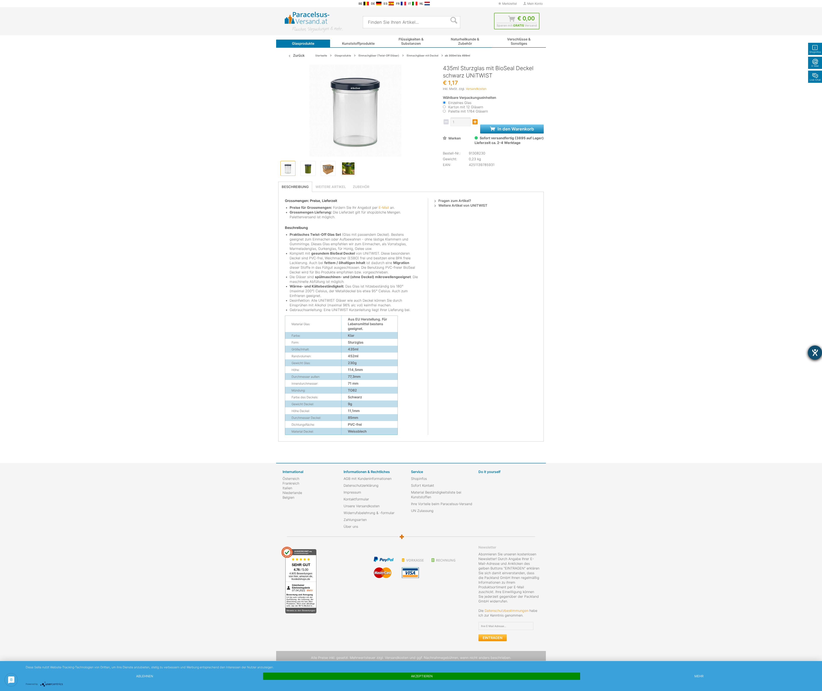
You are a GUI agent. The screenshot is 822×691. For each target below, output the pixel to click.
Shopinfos (419, 478)
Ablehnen (144, 676)
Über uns (351, 526)
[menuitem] (284, 3)
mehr (699, 676)
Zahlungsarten (355, 520)
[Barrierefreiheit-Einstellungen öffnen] (815, 353)
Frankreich (291, 483)
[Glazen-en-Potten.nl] (427, 3)
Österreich (291, 478)
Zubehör (361, 187)
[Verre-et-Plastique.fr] (403, 3)
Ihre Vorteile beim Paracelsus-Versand (441, 504)
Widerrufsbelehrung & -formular (369, 513)
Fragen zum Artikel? (454, 201)
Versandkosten (476, 88)
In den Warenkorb (515, 129)
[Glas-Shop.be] (366, 3)
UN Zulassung (422, 511)
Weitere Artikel (331, 187)
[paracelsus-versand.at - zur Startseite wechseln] (314, 22)
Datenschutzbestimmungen (506, 610)
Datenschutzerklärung (361, 485)
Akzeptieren (422, 676)
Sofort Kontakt (422, 485)
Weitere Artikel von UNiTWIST (462, 205)
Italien (287, 488)
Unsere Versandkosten (362, 506)
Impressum (352, 492)
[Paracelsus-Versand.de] (378, 3)
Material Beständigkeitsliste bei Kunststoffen (436, 494)
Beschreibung (295, 187)
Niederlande (292, 493)
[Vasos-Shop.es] (391, 3)
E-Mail (384, 207)
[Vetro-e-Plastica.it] (414, 3)
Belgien (288, 497)
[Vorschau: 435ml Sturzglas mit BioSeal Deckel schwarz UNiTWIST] (287, 168)
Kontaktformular (356, 499)
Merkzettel (509, 3)
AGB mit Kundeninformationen (368, 478)
